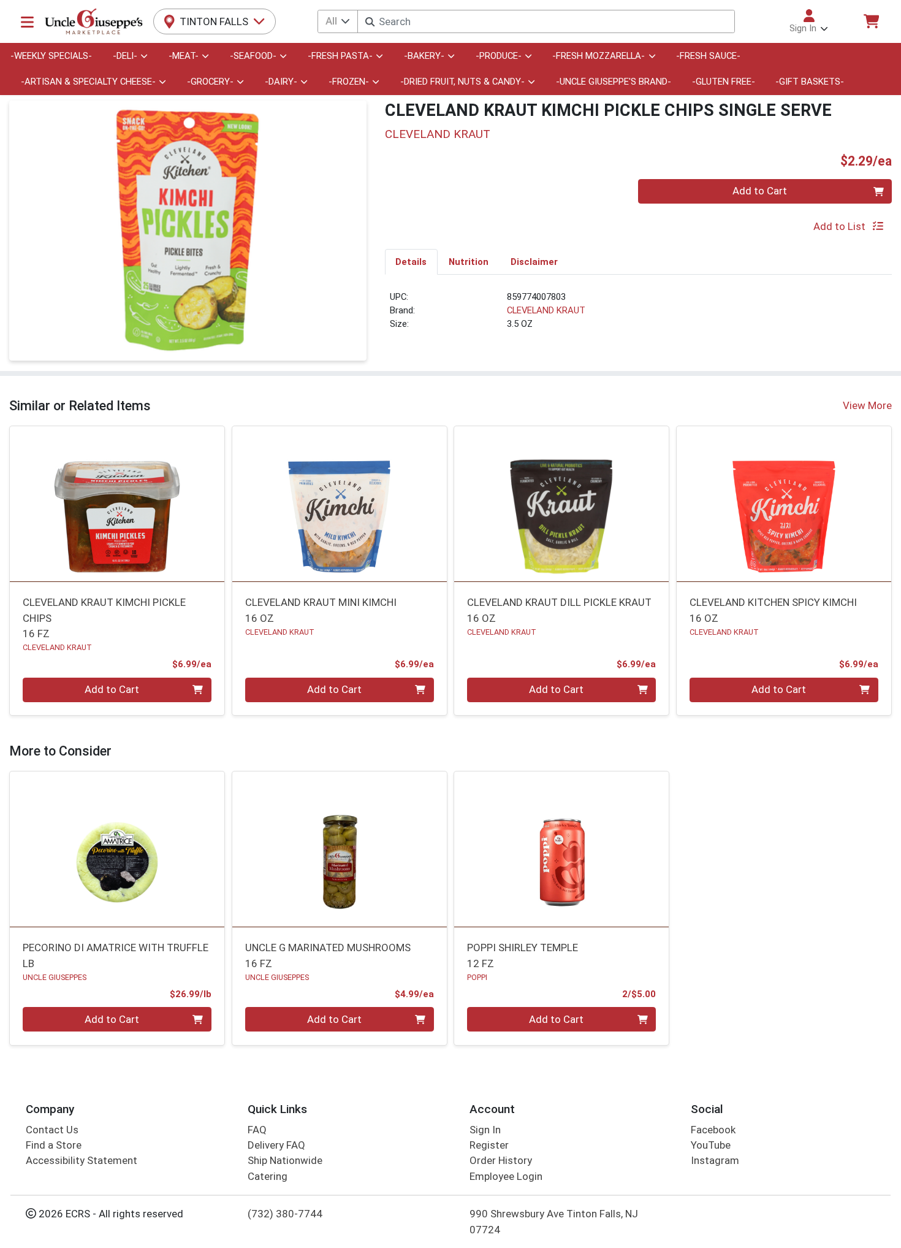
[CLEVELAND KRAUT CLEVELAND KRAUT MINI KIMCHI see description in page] (339, 503)
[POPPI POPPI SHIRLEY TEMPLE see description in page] (562, 849)
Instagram (715, 1160)
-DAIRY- (281, 81)
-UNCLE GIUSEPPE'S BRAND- (613, 81)
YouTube (711, 1145)
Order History (501, 1160)
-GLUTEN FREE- (723, 81)
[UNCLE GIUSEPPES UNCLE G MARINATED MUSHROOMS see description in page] (339, 849)
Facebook (713, 1130)
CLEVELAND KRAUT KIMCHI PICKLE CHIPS (104, 618)
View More (867, 405)
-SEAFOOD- (253, 55)
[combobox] (546, 21)
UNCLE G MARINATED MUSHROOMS (328, 955)
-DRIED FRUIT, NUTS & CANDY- (462, 81)
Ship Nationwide (285, 1160)
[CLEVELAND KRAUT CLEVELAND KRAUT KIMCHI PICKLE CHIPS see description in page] (117, 503)
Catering (267, 1176)
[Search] (369, 21)
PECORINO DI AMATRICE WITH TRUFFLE (115, 955)
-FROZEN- (349, 81)
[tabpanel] (638, 316)
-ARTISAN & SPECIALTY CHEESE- (88, 81)
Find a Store (54, 1145)
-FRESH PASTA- (340, 55)
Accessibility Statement (81, 1160)
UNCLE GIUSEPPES (54, 977)
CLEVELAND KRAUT (546, 310)
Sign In (485, 1130)
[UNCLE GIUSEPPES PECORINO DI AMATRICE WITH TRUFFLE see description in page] (117, 849)
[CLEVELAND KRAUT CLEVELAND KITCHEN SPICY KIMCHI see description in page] (784, 503)
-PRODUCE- (499, 55)
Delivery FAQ (276, 1145)
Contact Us (52, 1130)
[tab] (411, 261)
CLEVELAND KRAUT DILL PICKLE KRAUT (559, 610)
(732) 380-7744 (285, 1214)
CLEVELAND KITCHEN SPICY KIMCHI (773, 610)
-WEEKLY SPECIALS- (51, 55)
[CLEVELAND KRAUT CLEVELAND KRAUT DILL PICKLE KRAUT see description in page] (562, 503)
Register (489, 1145)
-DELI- (125, 55)
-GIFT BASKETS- (809, 81)
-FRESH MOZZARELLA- (598, 55)
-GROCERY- (210, 81)
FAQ (257, 1130)
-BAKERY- (424, 55)
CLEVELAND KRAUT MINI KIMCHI (321, 610)
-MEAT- (184, 55)
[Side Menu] (27, 21)
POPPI (477, 977)
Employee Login (506, 1176)
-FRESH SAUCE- (708, 55)
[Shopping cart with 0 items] (871, 21)
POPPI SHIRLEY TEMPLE (522, 955)
